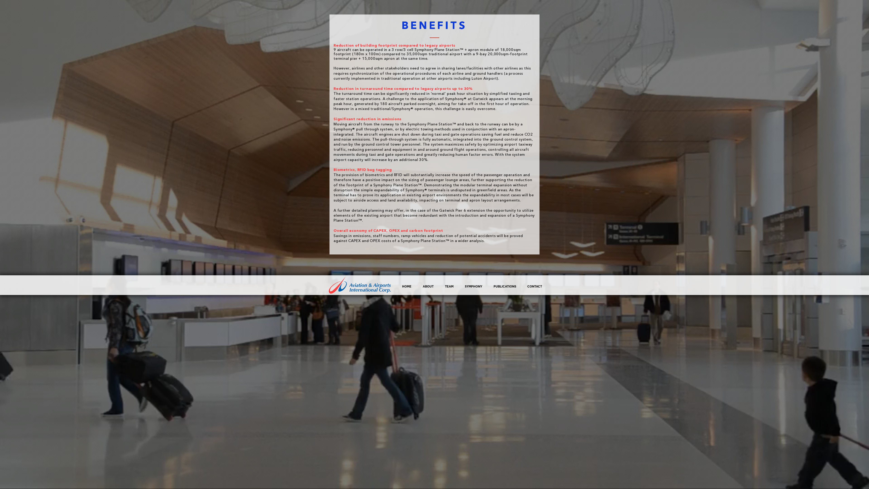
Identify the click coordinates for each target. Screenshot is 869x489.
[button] (471, 287)
